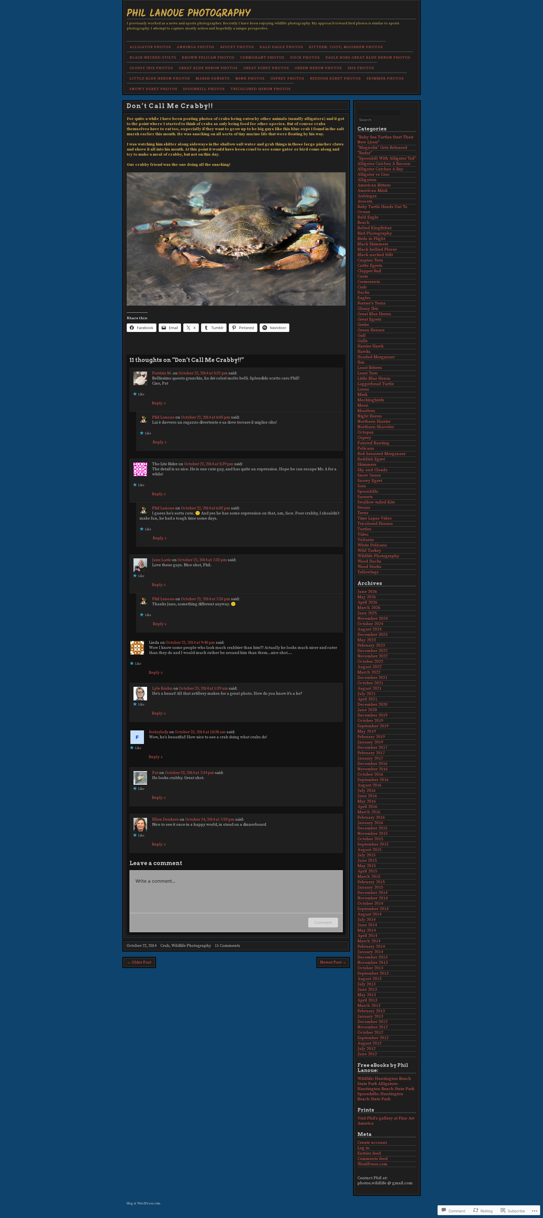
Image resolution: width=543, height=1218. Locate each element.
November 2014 (372, 898)
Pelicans (365, 448)
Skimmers (366, 464)
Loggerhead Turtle (375, 384)
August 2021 (369, 688)
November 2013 (372, 962)
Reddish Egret (371, 459)
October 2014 (370, 903)
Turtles (364, 529)
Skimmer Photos (385, 78)
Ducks (363, 292)
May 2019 (366, 731)
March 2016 (368, 812)
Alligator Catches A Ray (380, 169)
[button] (236, 239)
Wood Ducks (369, 561)
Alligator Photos (150, 47)
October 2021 (370, 683)
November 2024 (372, 618)
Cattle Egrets (369, 265)
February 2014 (371, 946)
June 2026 (367, 591)
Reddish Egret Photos (335, 78)
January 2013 (370, 1016)
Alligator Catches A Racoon (384, 163)
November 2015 (372, 833)
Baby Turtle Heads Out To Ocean (382, 209)
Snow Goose (369, 475)
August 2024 (369, 629)
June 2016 (367, 796)
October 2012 (370, 1032)
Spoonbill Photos (204, 89)
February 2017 (371, 753)
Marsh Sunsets (213, 78)
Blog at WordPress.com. (143, 1203)
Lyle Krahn (162, 688)
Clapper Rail (369, 271)
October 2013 (370, 968)
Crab (164, 945)
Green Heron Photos (318, 68)
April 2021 (367, 699)
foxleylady (158, 732)
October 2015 (370, 839)
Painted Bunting (373, 443)
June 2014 (367, 925)
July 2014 (366, 919)
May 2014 (366, 930)
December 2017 (372, 747)
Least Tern (367, 373)
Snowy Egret (369, 480)
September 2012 (373, 1038)
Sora (361, 486)
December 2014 (372, 892)
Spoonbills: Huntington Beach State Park (380, 1096)
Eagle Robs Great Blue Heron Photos (368, 57)
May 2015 (366, 866)
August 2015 (369, 849)
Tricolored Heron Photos (260, 89)
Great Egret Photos (266, 68)
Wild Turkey (369, 550)
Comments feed (372, 1158)
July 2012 (366, 1048)
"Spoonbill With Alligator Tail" (386, 158)
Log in (363, 1148)
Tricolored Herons (375, 523)
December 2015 (372, 828)
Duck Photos (305, 57)
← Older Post (139, 962)
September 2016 (373, 779)
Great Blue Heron (374, 314)
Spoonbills (367, 491)
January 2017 (370, 758)
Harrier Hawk (370, 346)
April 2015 (367, 871)
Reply (159, 403)
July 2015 (366, 855)
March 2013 (368, 1005)
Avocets (364, 201)
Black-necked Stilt (375, 255)
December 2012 (372, 1021)
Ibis (361, 362)
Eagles (363, 298)
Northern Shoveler (375, 427)
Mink (362, 394)
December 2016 (372, 763)
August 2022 (369, 667)
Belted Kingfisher (374, 228)
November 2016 (372, 769)
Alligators (366, 180)
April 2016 (367, 806)
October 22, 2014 (141, 945)
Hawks (363, 351)
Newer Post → (333, 962)
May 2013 (366, 995)
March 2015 (368, 876)
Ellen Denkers (165, 819)
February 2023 (371, 645)
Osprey (364, 437)
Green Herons (371, 330)
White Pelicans (372, 545)
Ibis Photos (361, 68)
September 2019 (373, 726)
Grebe (363, 324)
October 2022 (370, 661)
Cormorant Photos (262, 57)
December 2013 (372, 957)
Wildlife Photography (191, 945)
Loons (363, 389)
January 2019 (370, 742)
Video (363, 534)
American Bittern (374, 185)
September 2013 (373, 973)
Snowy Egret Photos (153, 89)
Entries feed (369, 1153)
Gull (361, 335)
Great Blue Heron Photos (208, 68)
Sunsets (365, 496)
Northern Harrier (374, 421)
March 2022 (368, 672)
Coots (362, 276)
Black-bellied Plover (377, 249)
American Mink (372, 190)
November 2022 (372, 656)
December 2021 (372, 677)
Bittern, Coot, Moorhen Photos (346, 47)
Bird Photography (374, 233)
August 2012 (369, 1043)
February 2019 (371, 736)
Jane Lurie (161, 560)
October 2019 (370, 720)
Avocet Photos (237, 47)
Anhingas (367, 196)
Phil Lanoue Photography (188, 12)
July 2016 (366, 790)
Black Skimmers (372, 244)
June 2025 (367, 613)
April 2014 (367, 935)
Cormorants (368, 281)
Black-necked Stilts (153, 57)
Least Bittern (369, 367)
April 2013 (367, 1000)
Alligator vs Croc (373, 174)
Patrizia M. (162, 373)
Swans (363, 507)
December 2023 (372, 634)
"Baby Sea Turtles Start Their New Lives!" (385, 139)
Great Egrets (369, 319)
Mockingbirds (370, 400)
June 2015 (367, 860)
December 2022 (372, 650)
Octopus (365, 432)
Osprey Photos (287, 78)
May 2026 (366, 597)
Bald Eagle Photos (281, 47)
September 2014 (373, 909)
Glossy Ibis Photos (151, 68)
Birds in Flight (371, 238)
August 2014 (369, 914)
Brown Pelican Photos (208, 57)
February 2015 (371, 882)
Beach (363, 222)
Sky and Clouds (372, 470)
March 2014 (368, 941)
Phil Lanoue (163, 417)
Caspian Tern (370, 260)
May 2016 (366, 801)
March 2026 (368, 607)
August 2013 (369, 978)
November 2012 (372, 1027)
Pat (155, 772)
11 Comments (227, 945)
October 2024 (370, 624)
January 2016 (370, 822)
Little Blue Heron (374, 378)
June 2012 (367, 1054)
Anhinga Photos (195, 47)
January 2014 (370, 952)
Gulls (362, 341)
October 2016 (370, 774)
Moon (363, 405)
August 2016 (369, 785)
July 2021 (366, 693)
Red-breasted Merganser (381, 453)
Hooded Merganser (376, 357)
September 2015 (373, 844)
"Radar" (364, 153)
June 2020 (367, 710)
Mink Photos (250, 78)
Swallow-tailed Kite (376, 502)
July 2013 (366, 984)
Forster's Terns (371, 303)
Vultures (365, 539)
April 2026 (367, 602)
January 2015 (370, 887)
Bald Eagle (367, 217)
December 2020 (372, 704)
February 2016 (371, 817)
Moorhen (366, 410)
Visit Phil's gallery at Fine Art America (385, 1121)
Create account (372, 1142)
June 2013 (367, 989)
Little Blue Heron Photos (160, 78)
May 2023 (366, 640)
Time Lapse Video (374, 518)
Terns (363, 513)
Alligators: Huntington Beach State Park (385, 1086)
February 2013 (371, 1011)
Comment (323, 922)
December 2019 (372, 715)
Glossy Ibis (367, 308)
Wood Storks (369, 566)
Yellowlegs (368, 572)
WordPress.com (372, 1164)
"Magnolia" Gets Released (382, 147)
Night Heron (369, 416)
